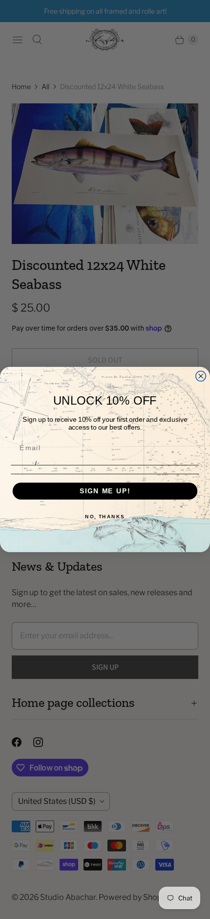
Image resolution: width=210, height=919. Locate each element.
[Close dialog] (201, 376)
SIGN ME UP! (105, 491)
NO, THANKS (105, 516)
